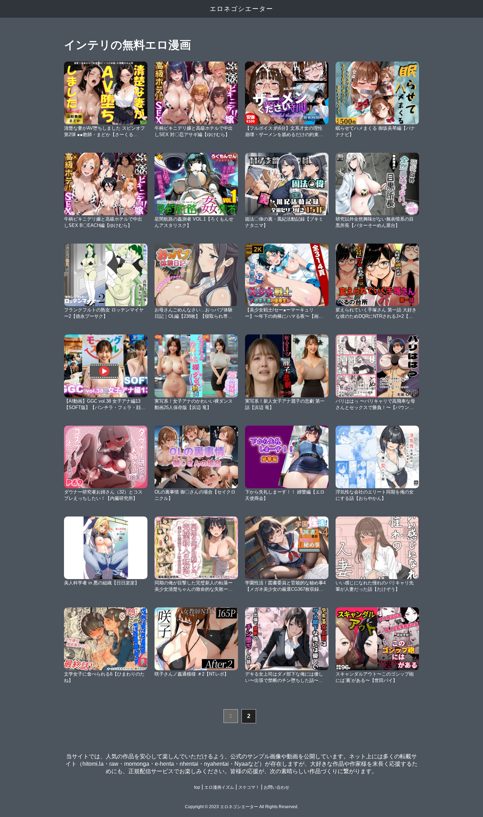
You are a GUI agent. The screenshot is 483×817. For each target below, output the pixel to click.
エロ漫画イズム (219, 787)
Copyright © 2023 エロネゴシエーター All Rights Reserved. (241, 806)
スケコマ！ (249, 787)
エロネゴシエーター (241, 8)
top (197, 787)
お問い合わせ (276, 787)
